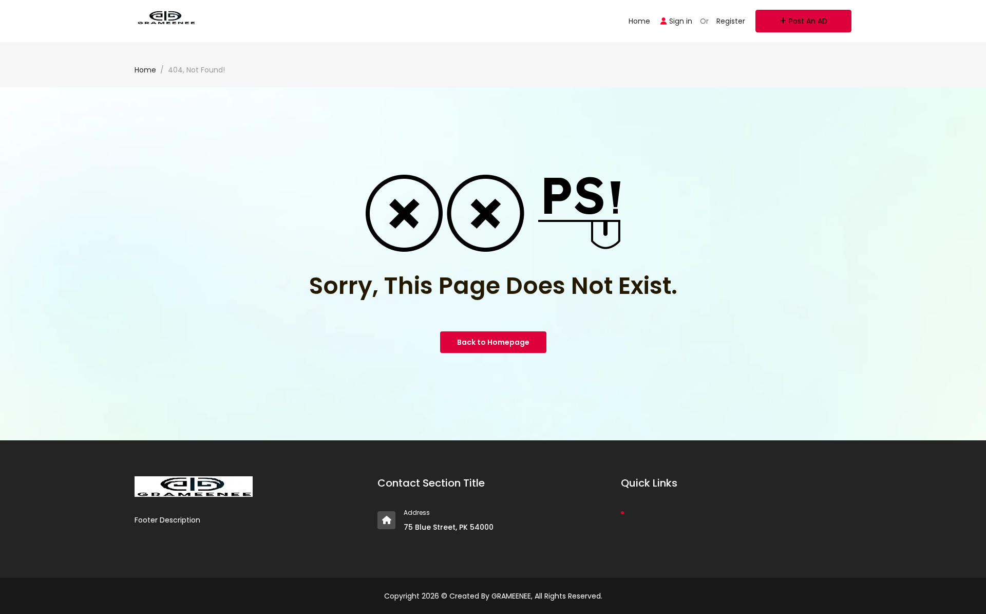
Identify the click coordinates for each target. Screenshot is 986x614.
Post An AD (808, 21)
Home (639, 21)
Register (730, 21)
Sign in (680, 21)
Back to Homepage (493, 342)
